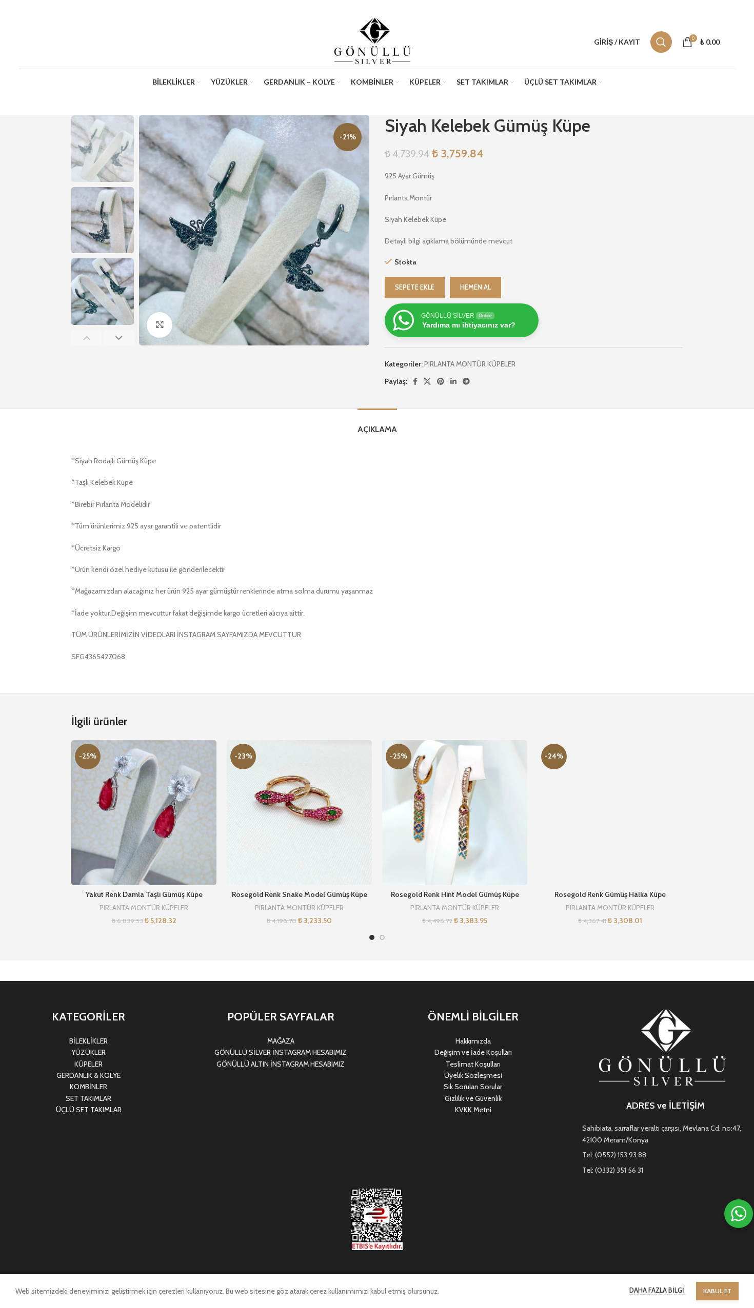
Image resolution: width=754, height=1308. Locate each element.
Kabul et (717, 1291)
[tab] (377, 424)
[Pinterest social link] (440, 381)
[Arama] (661, 42)
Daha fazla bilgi (657, 1290)
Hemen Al (475, 287)
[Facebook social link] (415, 381)
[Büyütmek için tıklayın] (159, 325)
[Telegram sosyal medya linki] (466, 381)
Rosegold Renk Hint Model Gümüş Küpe (455, 894)
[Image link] (665, 1048)
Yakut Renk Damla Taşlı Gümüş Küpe (144, 894)
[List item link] (665, 1134)
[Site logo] (374, 41)
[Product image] (143, 812)
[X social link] (427, 381)
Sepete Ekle (414, 287)
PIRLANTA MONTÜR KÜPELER (469, 364)
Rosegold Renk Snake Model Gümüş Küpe (299, 894)
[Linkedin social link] (453, 381)
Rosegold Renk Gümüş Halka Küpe (610, 894)
